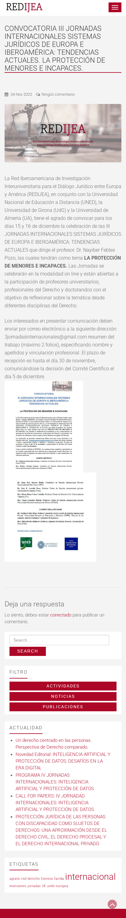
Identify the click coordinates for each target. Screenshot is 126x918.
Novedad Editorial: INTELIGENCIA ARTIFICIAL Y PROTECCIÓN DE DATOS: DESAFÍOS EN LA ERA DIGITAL (63, 761)
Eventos (47, 879)
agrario (14, 879)
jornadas (34, 886)
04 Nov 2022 (21, 94)
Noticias (63, 696)
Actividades (63, 685)
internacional (90, 877)
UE (44, 886)
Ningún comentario (58, 94)
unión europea (57, 886)
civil (23, 879)
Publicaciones (63, 706)
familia (59, 879)
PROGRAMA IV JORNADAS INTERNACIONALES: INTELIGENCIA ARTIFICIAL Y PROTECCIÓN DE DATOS (55, 781)
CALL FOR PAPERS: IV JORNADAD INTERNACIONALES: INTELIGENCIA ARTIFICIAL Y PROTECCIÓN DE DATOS (55, 802)
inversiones (17, 886)
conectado (60, 615)
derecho (34, 879)
